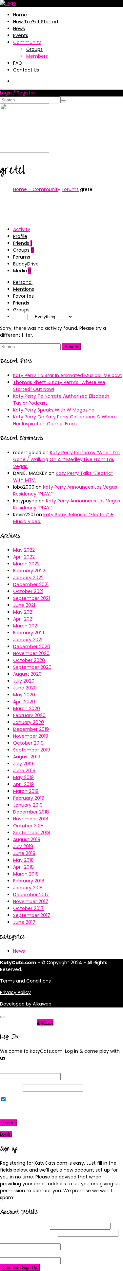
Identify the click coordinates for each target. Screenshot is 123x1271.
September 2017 (31, 915)
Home (20, 14)
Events (20, 35)
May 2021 (23, 612)
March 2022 (26, 564)
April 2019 (23, 784)
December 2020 (31, 646)
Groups (34, 49)
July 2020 (23, 681)
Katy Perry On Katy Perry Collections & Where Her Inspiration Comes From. (65, 420)
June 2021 (24, 605)
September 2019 (31, 750)
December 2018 (31, 812)
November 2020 (31, 653)
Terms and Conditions (25, 981)
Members (37, 56)
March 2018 (26, 874)
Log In (8, 1122)
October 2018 (28, 825)
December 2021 (31, 584)
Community (27, 42)
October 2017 (28, 908)
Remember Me (24, 1099)
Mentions (23, 289)
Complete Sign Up (20, 1267)
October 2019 (28, 743)
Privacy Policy (15, 992)
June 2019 (24, 770)
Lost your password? (26, 1111)
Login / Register (17, 93)
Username (24, 1226)
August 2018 (26, 839)
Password (10, 1088)
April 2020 (24, 701)
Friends (22, 243)
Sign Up (45, 1022)
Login (6, 1134)
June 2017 (24, 922)
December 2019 (31, 729)
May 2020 (24, 694)
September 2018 (31, 832)
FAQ (17, 63)
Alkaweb (42, 1004)
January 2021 (27, 639)
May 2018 (23, 860)
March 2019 (26, 791)
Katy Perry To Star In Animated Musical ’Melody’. (67, 375)
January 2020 (28, 722)
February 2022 (29, 570)
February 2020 (29, 715)
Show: (19, 316)
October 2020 (29, 660)
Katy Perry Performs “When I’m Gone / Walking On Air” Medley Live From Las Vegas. (66, 459)
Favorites (23, 296)
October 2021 (28, 591)
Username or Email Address (31, 1069)
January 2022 (28, 577)
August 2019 (26, 756)
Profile (20, 236)
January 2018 (28, 887)
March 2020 (26, 708)
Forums (70, 189)
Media (22, 270)
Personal (22, 282)
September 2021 (31, 598)
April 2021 (23, 619)
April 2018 (23, 867)
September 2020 (32, 667)
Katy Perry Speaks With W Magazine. (54, 410)
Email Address (28, 1233)
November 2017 (30, 901)
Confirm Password (33, 1253)
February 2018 (28, 881)
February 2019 (28, 798)
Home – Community (36, 189)
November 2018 (30, 819)
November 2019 (30, 736)
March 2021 (25, 626)
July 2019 (23, 763)
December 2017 (31, 894)
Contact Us (26, 70)
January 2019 (28, 805)
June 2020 (25, 688)
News (19, 28)
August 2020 (27, 674)
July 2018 (23, 846)
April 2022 (24, 557)
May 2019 (23, 777)
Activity (21, 229)
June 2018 (24, 853)
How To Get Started (35, 21)
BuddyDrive (26, 264)
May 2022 (24, 550)
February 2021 (28, 632)
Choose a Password (35, 1240)
